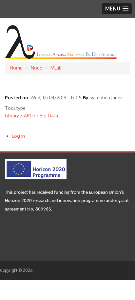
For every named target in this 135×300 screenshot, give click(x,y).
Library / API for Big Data (31, 115)
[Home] (61, 58)
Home (16, 67)
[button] (117, 8)
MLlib (56, 67)
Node (36, 67)
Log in (18, 136)
